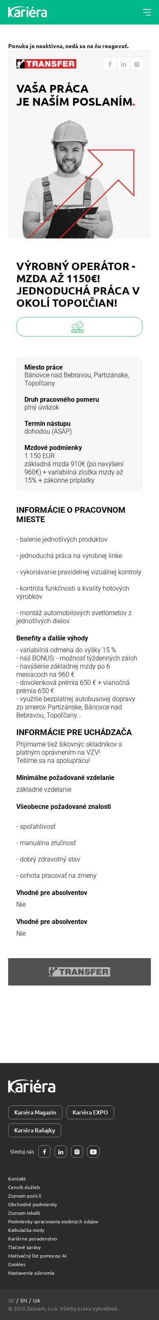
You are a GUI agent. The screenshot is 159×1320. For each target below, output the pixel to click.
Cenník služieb (24, 1187)
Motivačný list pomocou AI (37, 1255)
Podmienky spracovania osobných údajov (53, 1221)
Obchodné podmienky (32, 1204)
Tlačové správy (24, 1247)
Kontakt (17, 1178)
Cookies (16, 1264)
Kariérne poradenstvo (32, 1238)
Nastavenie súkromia (31, 1272)
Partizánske (111, 375)
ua (36, 1300)
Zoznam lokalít (24, 1212)
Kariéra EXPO (90, 1112)
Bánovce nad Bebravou (57, 375)
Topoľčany (39, 383)
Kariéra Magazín (35, 1112)
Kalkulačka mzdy (26, 1230)
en (23, 1300)
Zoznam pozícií (24, 1195)
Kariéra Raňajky (34, 1130)
